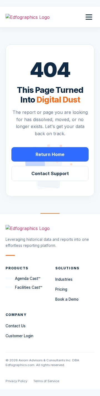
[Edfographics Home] (28, 17)
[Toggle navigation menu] (88, 17)
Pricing (61, 289)
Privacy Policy (16, 381)
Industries (63, 279)
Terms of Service (46, 381)
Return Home (50, 154)
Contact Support (50, 173)
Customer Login (19, 336)
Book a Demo (67, 299)
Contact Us (16, 326)
